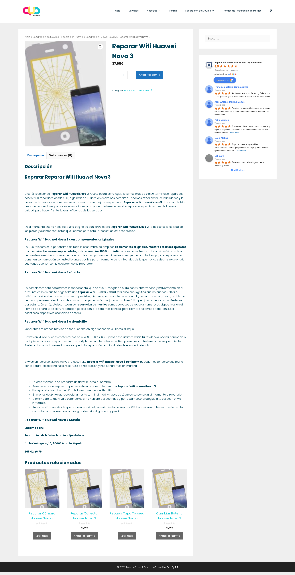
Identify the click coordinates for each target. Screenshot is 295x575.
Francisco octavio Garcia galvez (231, 86)
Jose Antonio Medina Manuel (229, 101)
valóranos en (223, 79)
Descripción (35, 155)
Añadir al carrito (149, 75)
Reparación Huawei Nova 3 (101, 37)
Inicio (117, 10)
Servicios (134, 10)
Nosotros (152, 10)
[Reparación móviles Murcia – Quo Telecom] (31, 11)
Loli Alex (219, 155)
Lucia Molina (221, 137)
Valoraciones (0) (60, 155)
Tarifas (173, 10)
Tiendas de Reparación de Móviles (242, 10)
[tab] (36, 155)
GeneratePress (152, 567)
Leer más (42, 536)
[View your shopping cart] (271, 10)
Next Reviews (237, 170)
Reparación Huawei (72, 37)
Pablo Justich (221, 119)
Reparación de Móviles (198, 10)
